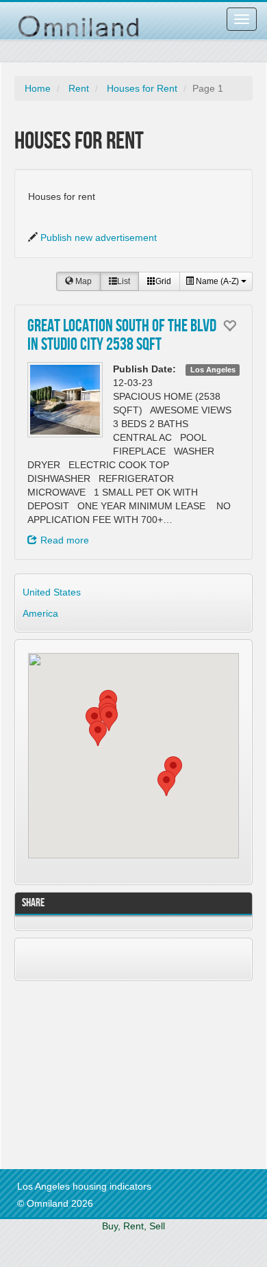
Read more (64, 540)
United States (52, 592)
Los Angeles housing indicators (84, 1186)
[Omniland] (78, 19)
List (123, 281)
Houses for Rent (142, 88)
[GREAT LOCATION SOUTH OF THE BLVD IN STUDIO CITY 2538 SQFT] (65, 399)
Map (82, 281)
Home (38, 88)
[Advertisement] (110, 1073)
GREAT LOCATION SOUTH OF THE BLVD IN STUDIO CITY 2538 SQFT (121, 336)
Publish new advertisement (98, 237)
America (40, 613)
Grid (163, 281)
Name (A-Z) (217, 281)
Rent (78, 88)
